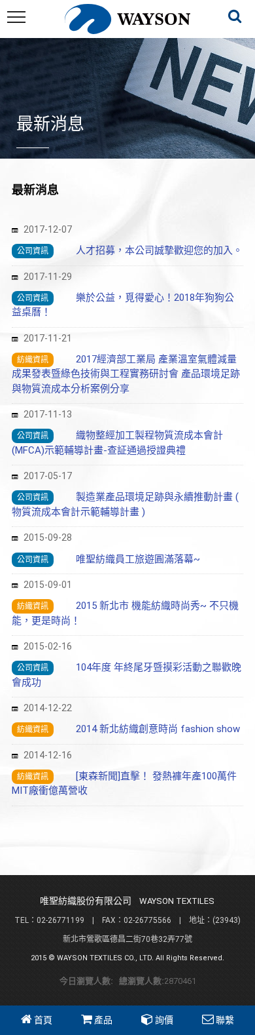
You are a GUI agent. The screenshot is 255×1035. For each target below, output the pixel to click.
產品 (103, 1020)
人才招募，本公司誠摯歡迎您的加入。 (164, 250)
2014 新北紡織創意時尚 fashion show (158, 729)
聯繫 (225, 1020)
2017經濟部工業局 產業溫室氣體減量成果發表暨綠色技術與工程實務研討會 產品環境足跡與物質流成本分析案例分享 (126, 374)
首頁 (43, 1020)
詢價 (164, 1020)
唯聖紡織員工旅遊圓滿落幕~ (138, 559)
